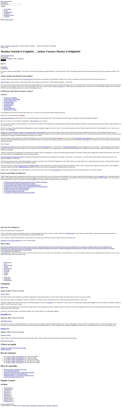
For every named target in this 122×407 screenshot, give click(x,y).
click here (60, 86)
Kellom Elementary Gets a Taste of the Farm (15, 374)
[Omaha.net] (4, 3)
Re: (5, 356)
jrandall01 (4, 314)
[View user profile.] (5, 294)
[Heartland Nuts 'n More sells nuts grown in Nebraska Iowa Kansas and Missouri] (22, 248)
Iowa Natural (7, 106)
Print (5, 67)
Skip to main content (6, 1)
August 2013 (7, 389)
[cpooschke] (4, 253)
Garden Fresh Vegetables (10, 97)
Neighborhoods (8, 12)
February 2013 (8, 398)
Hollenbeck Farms (24, 167)
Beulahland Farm (8, 105)
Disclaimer (33, 405)
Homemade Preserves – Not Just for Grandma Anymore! (19, 375)
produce (6, 273)
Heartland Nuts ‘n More (10, 109)
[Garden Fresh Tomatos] (7, 147)
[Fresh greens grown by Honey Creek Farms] (82, 248)
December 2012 (8, 401)
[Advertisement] (61, 32)
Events (6, 10)
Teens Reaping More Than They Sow (14, 377)
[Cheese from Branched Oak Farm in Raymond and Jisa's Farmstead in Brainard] (22, 247)
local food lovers (28, 79)
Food (5, 264)
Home (2, 46)
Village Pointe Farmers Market (12, 99)
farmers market (8, 268)
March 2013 (7, 396)
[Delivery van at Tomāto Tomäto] (10, 240)
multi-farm (102, 176)
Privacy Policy (26, 405)
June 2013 (6, 392)
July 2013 (6, 390)
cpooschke (5, 57)
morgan (3, 328)
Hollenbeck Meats (9, 102)
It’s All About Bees (9, 103)
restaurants (12, 129)
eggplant (50, 302)
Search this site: (5, 4)
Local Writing (7, 9)
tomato (6, 274)
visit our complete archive (7, 404)
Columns (7, 46)
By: (26, 356)
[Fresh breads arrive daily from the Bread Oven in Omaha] (59, 247)
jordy (2, 287)
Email (6, 68)
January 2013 (7, 399)
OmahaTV (7, 13)
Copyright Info (41, 405)
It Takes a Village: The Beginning (15, 356)
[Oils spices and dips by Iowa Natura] (104, 248)
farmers (6, 267)
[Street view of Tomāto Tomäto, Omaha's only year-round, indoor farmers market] (22, 132)
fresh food (6, 270)
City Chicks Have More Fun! (11, 371)
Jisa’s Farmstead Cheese (10, 100)
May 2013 (6, 393)
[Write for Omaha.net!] (7, 341)
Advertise (48, 405)
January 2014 (7, 388)
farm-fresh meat (8, 265)
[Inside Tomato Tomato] (7, 55)
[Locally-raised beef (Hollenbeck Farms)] (12, 157)
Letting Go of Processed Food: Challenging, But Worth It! (19, 372)
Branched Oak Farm (9, 108)
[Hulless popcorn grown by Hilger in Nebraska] (57, 248)
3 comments (20, 58)
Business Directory (9, 15)
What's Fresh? (15, 46)
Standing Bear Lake (6, 349)
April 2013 (7, 395)
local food (6, 271)
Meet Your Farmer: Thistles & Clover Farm (15, 369)
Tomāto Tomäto (5, 82)
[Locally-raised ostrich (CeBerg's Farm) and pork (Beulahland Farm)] (93, 247)
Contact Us (7, 16)
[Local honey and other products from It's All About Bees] (16, 250)
